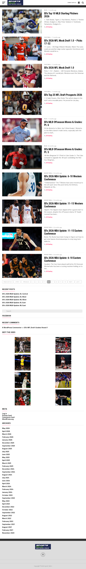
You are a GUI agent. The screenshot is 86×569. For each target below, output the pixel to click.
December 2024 (8, 469)
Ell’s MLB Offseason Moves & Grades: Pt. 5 (63, 151)
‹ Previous (26, 282)
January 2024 (7, 492)
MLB (45, 10)
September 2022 (8, 512)
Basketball (48, 173)
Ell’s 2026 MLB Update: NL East (14, 305)
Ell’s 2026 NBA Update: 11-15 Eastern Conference (63, 232)
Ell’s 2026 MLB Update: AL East (14, 302)
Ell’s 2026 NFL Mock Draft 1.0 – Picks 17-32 (63, 42)
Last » (78, 282)
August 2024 (7, 474)
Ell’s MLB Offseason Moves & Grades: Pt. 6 (63, 123)
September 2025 (8, 445)
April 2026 (6, 431)
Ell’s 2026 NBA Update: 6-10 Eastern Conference (62, 259)
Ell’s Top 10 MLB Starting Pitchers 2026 (61, 15)
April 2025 (6, 460)
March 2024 (6, 486)
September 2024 (8, 472)
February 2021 (7, 530)
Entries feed (7, 415)
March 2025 (6, 463)
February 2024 (7, 489)
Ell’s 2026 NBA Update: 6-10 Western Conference (63, 178)
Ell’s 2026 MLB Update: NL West (14, 299)
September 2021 (8, 524)
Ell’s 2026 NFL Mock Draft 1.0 (59, 67)
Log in (4, 413)
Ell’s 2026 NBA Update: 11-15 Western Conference (63, 205)
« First (17, 282)
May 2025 (6, 457)
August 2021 (7, 527)
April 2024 (6, 483)
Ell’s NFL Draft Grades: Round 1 (36, 327)
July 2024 (5, 477)
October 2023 (7, 495)
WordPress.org (8, 419)
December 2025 (8, 443)
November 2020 (8, 533)
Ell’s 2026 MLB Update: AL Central (15, 294)
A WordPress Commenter (12, 327)
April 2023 (6, 504)
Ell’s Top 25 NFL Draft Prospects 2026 (63, 94)
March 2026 (6, 434)
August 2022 (7, 515)
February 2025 (7, 466)
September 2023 (8, 498)
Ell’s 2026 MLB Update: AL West (14, 296)
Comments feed (8, 417)
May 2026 (6, 428)
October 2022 (7, 509)
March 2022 (6, 518)
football (47, 37)
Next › (71, 282)
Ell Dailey (49, 27)
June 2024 (6, 480)
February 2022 (7, 521)
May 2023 (6, 501)
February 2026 (7, 437)
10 (65, 282)
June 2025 (6, 454)
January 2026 (7, 440)
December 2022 (8, 506)
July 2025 (5, 451)
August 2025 (7, 448)
